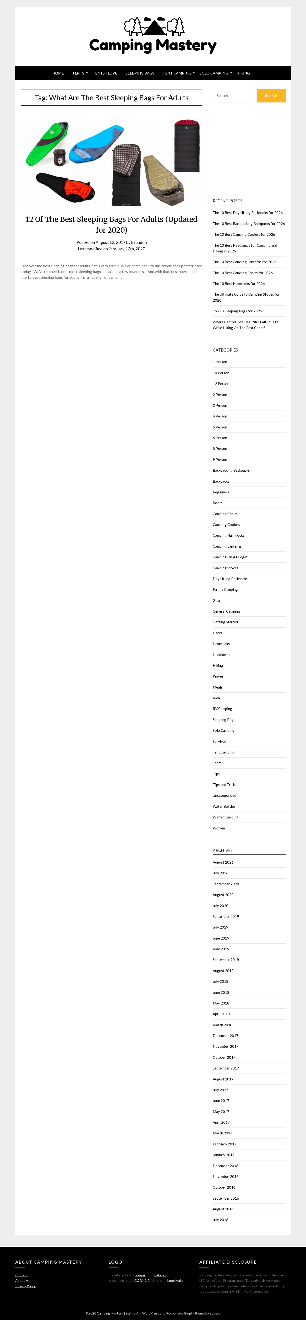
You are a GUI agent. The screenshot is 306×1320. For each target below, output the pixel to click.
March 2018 (222, 1025)
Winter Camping (226, 817)
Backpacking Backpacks (231, 470)
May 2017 (221, 1111)
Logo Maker (176, 1280)
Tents (78, 73)
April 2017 (221, 1122)
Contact (21, 1275)
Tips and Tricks (224, 784)
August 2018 (223, 970)
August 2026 (223, 862)
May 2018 (221, 1003)
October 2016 (224, 1187)
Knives (218, 676)
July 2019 (220, 927)
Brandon (139, 242)
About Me (22, 1280)
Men (216, 698)
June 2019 (221, 938)
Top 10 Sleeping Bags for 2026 (237, 311)
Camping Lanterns (227, 546)
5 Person (220, 427)
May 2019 (221, 949)
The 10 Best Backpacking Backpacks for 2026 (249, 223)
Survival (219, 741)
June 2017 (221, 1100)
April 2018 (221, 1014)
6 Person (220, 438)
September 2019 (226, 916)
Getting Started (225, 622)
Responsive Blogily (180, 1313)
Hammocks (221, 643)
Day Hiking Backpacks (230, 579)
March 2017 (222, 1133)
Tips (216, 774)
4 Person (220, 416)
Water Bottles (224, 806)
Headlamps (221, 654)
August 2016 (223, 1209)
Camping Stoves (225, 568)
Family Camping (225, 589)
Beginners (221, 492)
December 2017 (225, 1035)
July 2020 (220, 905)
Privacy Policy (25, 1286)
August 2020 (223, 894)
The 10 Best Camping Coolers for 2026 (244, 234)
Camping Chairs (225, 514)
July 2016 (220, 1220)
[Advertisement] (249, 151)
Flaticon (160, 1275)
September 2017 (226, 1068)
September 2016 (226, 1198)
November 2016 (226, 1176)
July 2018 (220, 981)
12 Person (221, 383)
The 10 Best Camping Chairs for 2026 (243, 273)
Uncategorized (224, 795)
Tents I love (105, 73)
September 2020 (226, 884)
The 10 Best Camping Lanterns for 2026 (245, 262)
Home (58, 73)
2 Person (220, 394)
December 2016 (225, 1166)
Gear (217, 600)
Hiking (243, 73)
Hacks (217, 633)
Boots (218, 503)
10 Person (221, 373)
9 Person (220, 459)
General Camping (226, 611)
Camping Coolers (226, 524)
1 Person (220, 362)
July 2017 (220, 1090)
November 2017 (226, 1046)
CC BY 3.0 (141, 1280)
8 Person (220, 448)
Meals (218, 687)
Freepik (140, 1275)
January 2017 (224, 1155)
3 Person (220, 405)
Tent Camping (177, 73)
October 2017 (224, 1057)
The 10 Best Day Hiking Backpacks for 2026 (248, 212)
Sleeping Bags (140, 73)
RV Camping (222, 708)
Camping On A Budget (230, 557)
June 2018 (221, 992)
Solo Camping (214, 73)
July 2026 (220, 873)
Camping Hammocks (228, 535)
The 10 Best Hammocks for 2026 (239, 283)
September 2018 (226, 959)
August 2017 (223, 1079)
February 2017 (224, 1144)
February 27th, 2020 (127, 248)
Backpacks (221, 481)
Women (219, 828)
